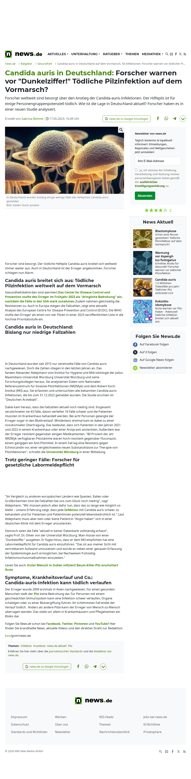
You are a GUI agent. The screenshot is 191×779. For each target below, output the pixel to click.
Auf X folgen (148, 352)
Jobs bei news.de (155, 717)
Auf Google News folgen (156, 360)
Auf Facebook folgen (154, 344)
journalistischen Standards (66, 651)
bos (7, 636)
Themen (132, 54)
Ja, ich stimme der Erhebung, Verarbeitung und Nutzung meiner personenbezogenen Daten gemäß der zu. (157, 178)
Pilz (70, 646)
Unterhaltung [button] (84, 54)
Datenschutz (20, 724)
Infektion (26, 646)
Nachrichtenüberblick (114, 732)
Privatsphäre (152, 732)
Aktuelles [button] (57, 54)
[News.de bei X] (180, 53)
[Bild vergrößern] (121, 130)
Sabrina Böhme (32, 119)
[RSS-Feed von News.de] (185, 53)
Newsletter (63, 732)
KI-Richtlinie (151, 724)
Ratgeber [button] (112, 54)
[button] (126, 119)
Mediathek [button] (152, 54)
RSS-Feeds (106, 717)
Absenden (145, 196)
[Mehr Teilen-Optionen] (183, 119)
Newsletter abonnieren (155, 368)
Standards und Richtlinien (29, 732)
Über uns (61, 724)
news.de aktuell (57, 646)
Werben (60, 717)
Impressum (19, 717)
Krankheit (39, 646)
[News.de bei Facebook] (176, 53)
